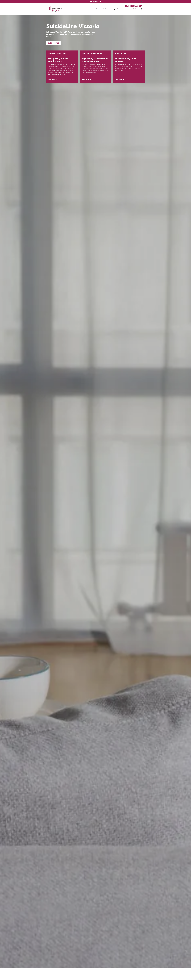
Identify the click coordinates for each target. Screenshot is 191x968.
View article (51, 79)
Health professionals (133, 9)
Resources (120, 9)
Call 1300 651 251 (95, 1)
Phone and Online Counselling (105, 9)
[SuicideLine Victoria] (55, 9)
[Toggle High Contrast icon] (141, 1)
